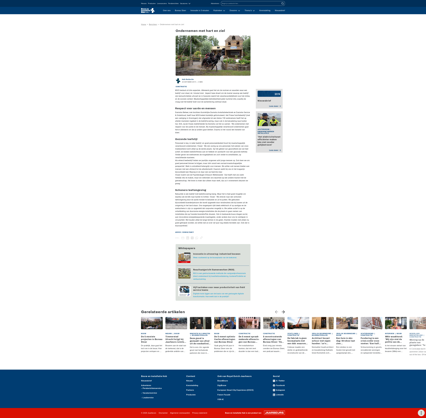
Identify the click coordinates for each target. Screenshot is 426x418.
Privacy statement (199, 413)
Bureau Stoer (180, 10)
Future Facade (223, 395)
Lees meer (273, 106)
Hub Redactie (188, 79)
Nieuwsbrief (280, 10)
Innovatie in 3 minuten (199, 10)
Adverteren (215, 3)
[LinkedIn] (188, 238)
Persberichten (173, 3)
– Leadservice (147, 398)
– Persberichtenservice (151, 388)
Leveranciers (162, 3)
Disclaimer (163, 413)
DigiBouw (221, 385)
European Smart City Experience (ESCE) (235, 390)
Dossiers (234, 10)
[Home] (148, 10)
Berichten (153, 24)
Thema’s (248, 10)
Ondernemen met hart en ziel (172, 24)
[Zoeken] (282, 3)
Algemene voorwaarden (180, 413)
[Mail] (183, 238)
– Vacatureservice (149, 393)
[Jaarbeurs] (274, 413)
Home (143, 24)
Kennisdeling (264, 10)
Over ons (167, 10)
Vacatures (184, 3)
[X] (192, 238)
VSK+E (220, 399)
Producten (152, 3)
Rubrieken (218, 10)
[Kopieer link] (202, 237)
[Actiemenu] (421, 413)
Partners (190, 390)
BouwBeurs (222, 381)
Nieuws (144, 3)
